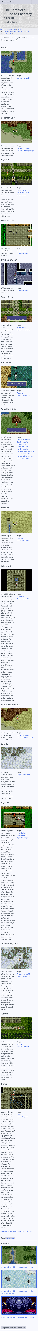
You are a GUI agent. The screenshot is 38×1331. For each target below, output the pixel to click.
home (2, 29)
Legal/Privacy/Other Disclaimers (13, 1328)
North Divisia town (23, 192)
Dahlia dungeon (22, 1117)
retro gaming (11, 29)
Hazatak (20, 538)
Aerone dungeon (23, 1046)
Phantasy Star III (9, 2)
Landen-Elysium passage (25, 150)
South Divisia (21, 327)
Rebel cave (21, 393)
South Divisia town (23, 442)
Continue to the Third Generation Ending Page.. (17, 1232)
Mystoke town (22, 833)
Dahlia (19, 1114)
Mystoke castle (22, 835)
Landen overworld (23, 78)
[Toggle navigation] (34, 2)
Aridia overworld (23, 458)
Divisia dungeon (22, 253)
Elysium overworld (23, 190)
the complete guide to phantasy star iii (16, 31)
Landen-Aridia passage (25, 456)
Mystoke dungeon (23, 838)
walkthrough (7, 34)
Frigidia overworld (23, 774)
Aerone (19, 1044)
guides (20, 29)
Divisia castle (21, 195)
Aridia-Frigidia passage (25, 737)
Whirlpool (20, 596)
